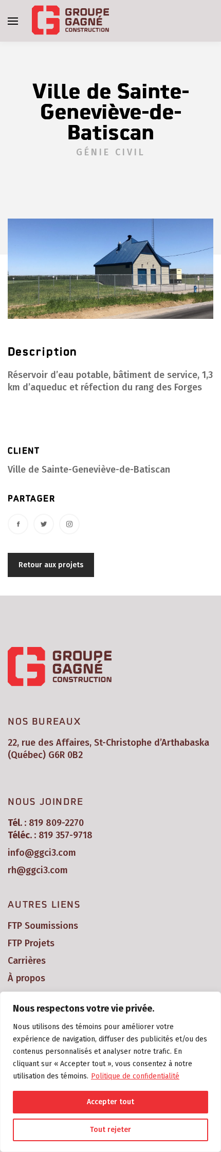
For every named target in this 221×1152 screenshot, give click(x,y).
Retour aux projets (51, 565)
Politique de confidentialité (135, 1076)
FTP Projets (31, 943)
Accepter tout (110, 1101)
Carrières (27, 960)
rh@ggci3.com (38, 870)
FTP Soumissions (43, 925)
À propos (26, 978)
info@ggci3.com (42, 852)
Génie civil (110, 152)
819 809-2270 (56, 823)
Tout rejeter (110, 1129)
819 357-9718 (66, 835)
